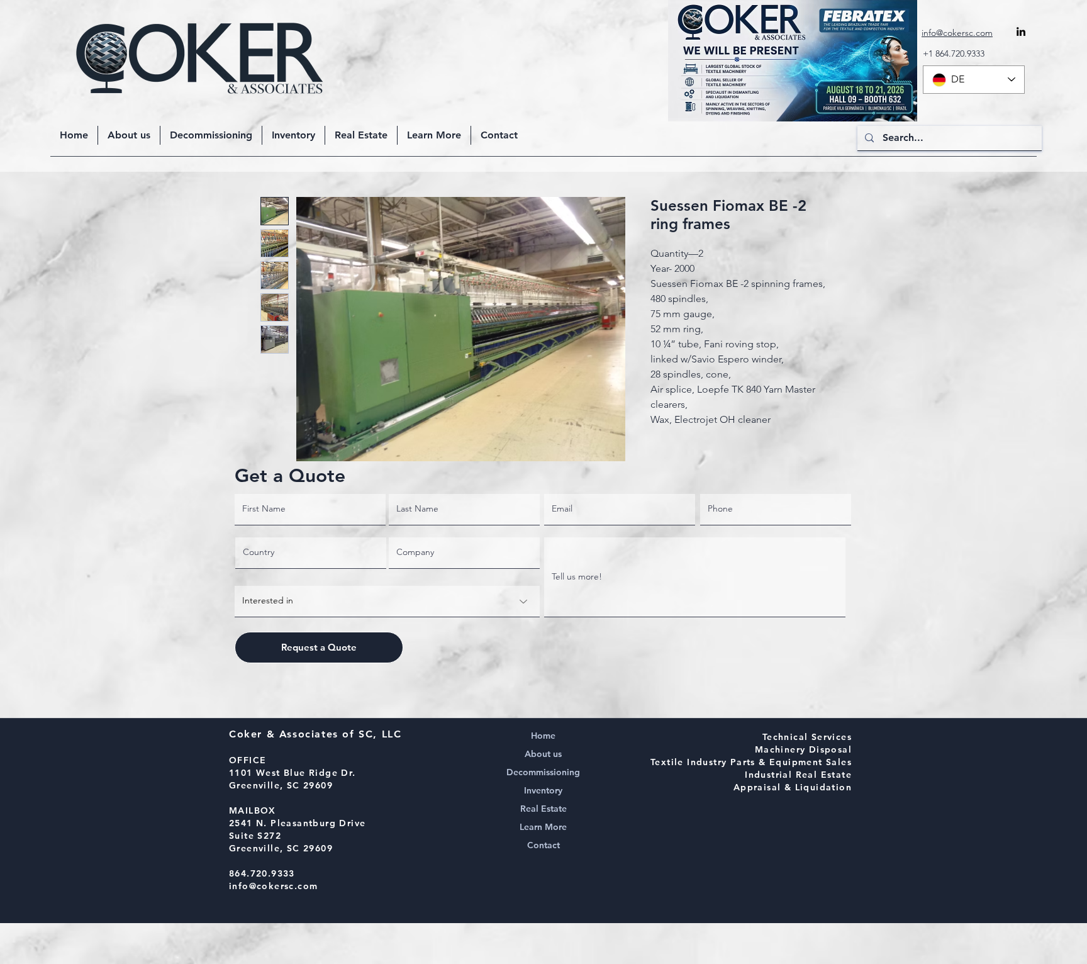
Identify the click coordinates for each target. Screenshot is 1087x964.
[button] (434, 135)
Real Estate (543, 808)
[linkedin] (1021, 31)
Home (543, 735)
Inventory (543, 790)
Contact (543, 845)
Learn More (543, 826)
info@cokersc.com (273, 886)
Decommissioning (543, 772)
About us (543, 753)
